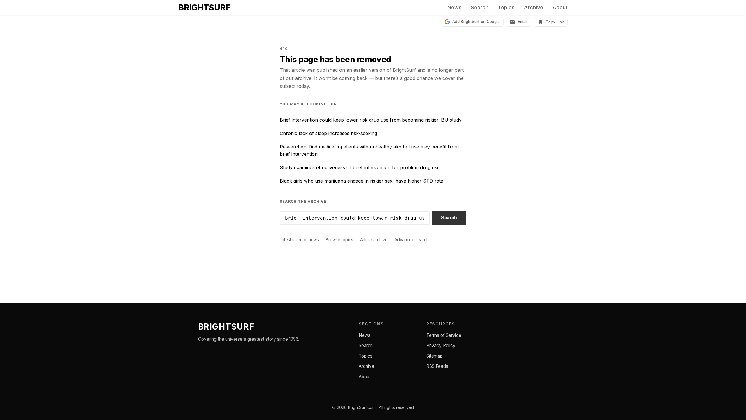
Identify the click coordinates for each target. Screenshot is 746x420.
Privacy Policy (440, 345)
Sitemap (434, 356)
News (454, 7)
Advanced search (412, 239)
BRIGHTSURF (204, 8)
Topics (506, 7)
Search (479, 7)
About (560, 7)
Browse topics (339, 239)
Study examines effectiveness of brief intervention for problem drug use (360, 167)
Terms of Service (443, 335)
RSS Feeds (437, 366)
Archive (533, 7)
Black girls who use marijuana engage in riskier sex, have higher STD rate (361, 181)
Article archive (374, 239)
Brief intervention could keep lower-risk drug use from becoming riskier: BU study (371, 120)
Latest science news (299, 239)
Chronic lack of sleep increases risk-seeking (328, 133)
